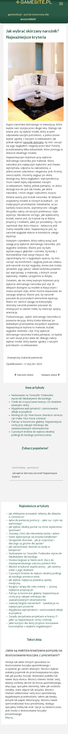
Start (14, 467)
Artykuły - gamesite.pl (28, 467)
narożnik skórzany (33, 142)
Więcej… (10, 717)
